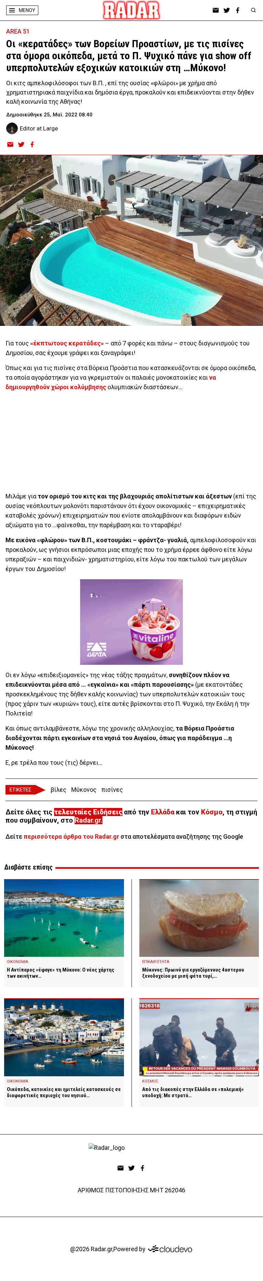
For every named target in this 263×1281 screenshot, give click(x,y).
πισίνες (112, 789)
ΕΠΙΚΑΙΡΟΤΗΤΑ (155, 962)
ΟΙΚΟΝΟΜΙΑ (17, 962)
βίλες (58, 789)
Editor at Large (39, 128)
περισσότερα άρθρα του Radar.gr (71, 836)
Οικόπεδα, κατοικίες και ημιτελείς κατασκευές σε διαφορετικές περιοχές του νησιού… (64, 1092)
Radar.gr (88, 820)
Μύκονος (84, 789)
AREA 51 (18, 31)
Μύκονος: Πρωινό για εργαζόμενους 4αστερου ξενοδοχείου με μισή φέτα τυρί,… (193, 973)
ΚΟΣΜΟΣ (150, 1081)
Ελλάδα (162, 812)
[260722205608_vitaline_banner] (131, 622)
